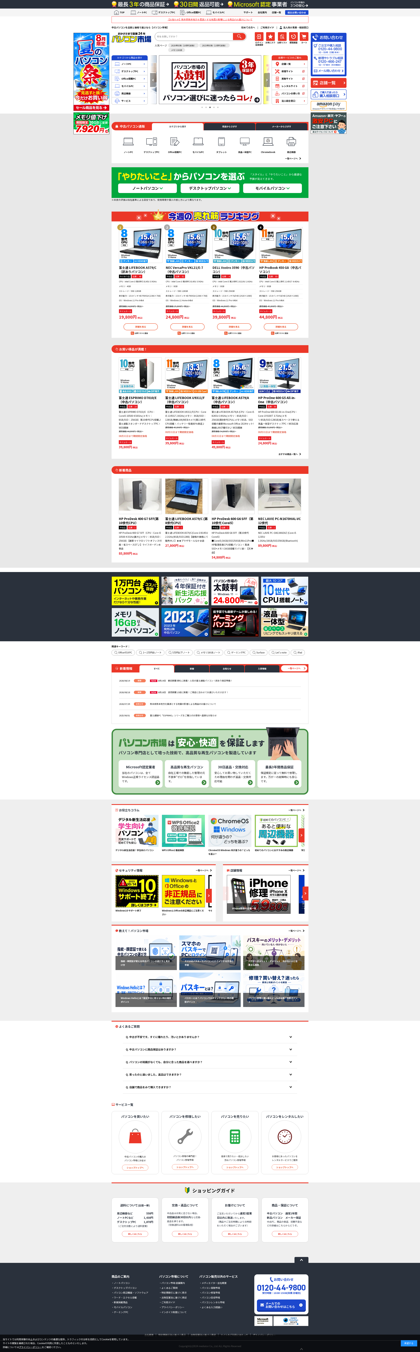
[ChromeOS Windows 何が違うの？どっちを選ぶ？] (229, 831)
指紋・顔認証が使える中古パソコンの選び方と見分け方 (145, 963)
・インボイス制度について (173, 1312)
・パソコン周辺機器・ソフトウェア (130, 1292)
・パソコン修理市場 (209, 1292)
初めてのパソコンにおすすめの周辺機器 (274, 850)
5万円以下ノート (181, 652)
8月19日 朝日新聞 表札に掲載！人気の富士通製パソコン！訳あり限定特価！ (195, 680)
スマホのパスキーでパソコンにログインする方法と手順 (209, 963)
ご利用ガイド (267, 27)
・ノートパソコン (121, 1283)
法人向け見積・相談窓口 (295, 27)
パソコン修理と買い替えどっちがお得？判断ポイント (272, 999)
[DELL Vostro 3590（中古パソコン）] (234, 245)
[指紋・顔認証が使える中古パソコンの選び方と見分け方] (146, 952)
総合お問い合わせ (297, 12)
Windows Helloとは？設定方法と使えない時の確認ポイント (146, 999)
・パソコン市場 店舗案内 (172, 1283)
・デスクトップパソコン (124, 1287)
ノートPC (142, 12)
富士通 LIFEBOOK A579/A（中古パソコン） (230, 399)
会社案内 (262, 12)
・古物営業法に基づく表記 (173, 1297)
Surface (260, 652)
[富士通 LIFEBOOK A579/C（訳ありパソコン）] (140, 245)
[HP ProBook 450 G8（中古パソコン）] (281, 245)
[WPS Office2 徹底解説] (183, 831)
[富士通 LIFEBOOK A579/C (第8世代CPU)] (186, 496)
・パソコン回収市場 (209, 1297)
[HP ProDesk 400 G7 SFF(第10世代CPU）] (140, 496)
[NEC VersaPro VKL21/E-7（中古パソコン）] (187, 245)
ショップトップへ (135, 1167)
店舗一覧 (276, 12)
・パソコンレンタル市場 (212, 1302)
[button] (153, 80)
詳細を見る (140, 326)
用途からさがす (229, 126)
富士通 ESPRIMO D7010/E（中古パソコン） (138, 399)
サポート (248, 12)
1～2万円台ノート (152, 652)
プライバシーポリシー (30, 1347)
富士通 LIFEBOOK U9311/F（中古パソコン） (185, 399)
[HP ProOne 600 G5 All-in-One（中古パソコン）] (279, 375)
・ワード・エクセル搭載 (124, 1297)
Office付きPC (125, 652)
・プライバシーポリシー (171, 1307)
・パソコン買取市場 (209, 1287)
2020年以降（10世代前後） (183, 45)
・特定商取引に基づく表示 (173, 1292)
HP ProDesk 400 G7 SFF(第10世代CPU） (139, 520)
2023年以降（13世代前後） (214, 45)
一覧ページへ (291, 158)
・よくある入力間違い (210, 1307)
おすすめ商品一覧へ (288, 454)
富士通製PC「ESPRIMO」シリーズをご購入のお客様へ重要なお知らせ (183, 715)
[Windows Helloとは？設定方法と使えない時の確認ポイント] (146, 990)
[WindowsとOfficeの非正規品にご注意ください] (183, 891)
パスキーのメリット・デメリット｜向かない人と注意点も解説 (272, 963)
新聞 (192, 668)
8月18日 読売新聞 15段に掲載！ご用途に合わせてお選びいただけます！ (193, 692)
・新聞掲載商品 (120, 1302)
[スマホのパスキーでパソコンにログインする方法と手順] (210, 952)
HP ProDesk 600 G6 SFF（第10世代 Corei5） (232, 520)
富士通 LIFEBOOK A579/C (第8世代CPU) (186, 520)
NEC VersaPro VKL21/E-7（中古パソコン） (184, 269)
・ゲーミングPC (120, 1312)
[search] (239, 36)
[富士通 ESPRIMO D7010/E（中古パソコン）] (140, 375)
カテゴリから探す (177, 126)
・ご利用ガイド (167, 1302)
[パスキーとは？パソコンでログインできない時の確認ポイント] (210, 990)
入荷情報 (262, 668)
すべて (157, 668)
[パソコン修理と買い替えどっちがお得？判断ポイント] (273, 990)
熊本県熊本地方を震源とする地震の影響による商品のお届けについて (183, 703)
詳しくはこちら (135, 1234)
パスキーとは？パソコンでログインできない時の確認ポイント (209, 999)
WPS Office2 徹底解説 (173, 850)
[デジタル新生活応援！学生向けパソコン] (137, 831)
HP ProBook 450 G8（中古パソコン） (280, 269)
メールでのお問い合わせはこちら (280, 1305)
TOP (122, 12)
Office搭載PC (194, 12)
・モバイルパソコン (122, 1307)
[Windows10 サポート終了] (137, 891)
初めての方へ (248, 27)
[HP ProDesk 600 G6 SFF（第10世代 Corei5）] (233, 496)
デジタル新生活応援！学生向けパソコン (135, 850)
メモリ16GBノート (210, 652)
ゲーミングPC (238, 652)
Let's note (281, 652)
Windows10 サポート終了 (128, 910)
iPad (299, 652)
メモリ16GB (176, 50)
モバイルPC (218, 12)
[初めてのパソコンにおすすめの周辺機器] (276, 831)
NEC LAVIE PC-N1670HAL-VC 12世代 (279, 520)
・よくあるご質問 (168, 1287)
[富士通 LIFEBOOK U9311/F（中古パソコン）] (186, 375)
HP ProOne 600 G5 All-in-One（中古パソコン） (276, 399)
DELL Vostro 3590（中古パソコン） (233, 269)
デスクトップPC (166, 12)
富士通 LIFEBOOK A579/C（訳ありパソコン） (137, 269)
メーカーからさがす (281, 126)
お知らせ (227, 668)
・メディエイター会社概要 (213, 1283)
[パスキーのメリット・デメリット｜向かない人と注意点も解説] (273, 952)
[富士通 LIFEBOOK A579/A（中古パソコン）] (233, 375)
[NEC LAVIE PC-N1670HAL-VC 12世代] (279, 496)
